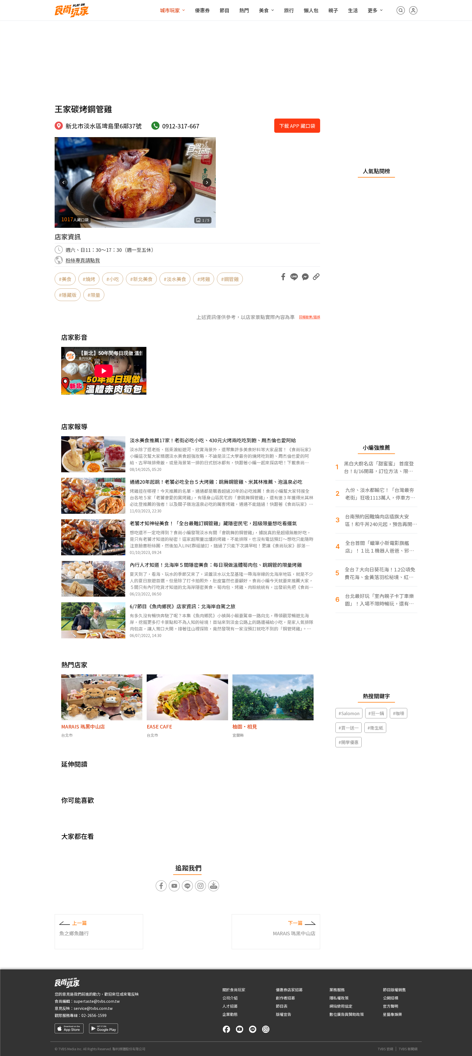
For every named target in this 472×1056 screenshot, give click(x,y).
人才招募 (230, 1006)
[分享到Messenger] (305, 277)
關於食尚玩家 (233, 989)
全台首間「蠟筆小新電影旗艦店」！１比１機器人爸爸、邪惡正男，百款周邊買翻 (379, 546)
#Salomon (348, 713)
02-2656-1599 (94, 1015)
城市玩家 (170, 10)
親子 (333, 10)
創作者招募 (285, 998)
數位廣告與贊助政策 (346, 1014)
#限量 (93, 294)
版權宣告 (283, 1014)
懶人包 (311, 10)
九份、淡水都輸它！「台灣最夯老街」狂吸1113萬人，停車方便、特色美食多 (379, 493)
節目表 (281, 1006)
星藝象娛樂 (392, 1014)
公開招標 (390, 998)
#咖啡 (398, 713)
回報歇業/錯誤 (309, 317)
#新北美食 (141, 278)
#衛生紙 (375, 727)
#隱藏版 (67, 294)
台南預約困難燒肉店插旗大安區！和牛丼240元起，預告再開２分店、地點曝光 (381, 520)
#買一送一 (348, 727)
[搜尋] (401, 10)
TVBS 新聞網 (408, 1049)
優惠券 (202, 10)
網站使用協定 (340, 1006)
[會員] (413, 10)
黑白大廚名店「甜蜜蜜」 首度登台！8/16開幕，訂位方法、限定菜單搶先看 (379, 467)
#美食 (65, 278)
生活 (353, 10)
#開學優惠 (348, 742)
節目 (224, 10)
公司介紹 (230, 998)
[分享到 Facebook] (283, 277)
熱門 (244, 10)
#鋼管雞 (230, 278)
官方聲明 (390, 1006)
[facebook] (226, 1029)
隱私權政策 (339, 998)
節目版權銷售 (394, 989)
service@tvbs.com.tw (93, 1008)
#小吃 (112, 278)
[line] (253, 1029)
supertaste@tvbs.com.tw (97, 1001)
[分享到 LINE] (294, 277)
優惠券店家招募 (289, 989)
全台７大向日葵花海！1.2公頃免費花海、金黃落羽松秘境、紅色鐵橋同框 (380, 573)
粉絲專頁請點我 (83, 260)
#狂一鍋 (376, 713)
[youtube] (239, 1029)
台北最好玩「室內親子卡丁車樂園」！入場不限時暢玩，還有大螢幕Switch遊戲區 (379, 599)
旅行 (289, 10)
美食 (264, 10)
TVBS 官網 (385, 1049)
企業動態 (230, 1014)
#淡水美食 (175, 278)
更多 (372, 10)
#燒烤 (88, 278)
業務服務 (337, 989)
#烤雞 (203, 278)
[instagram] (266, 1029)
